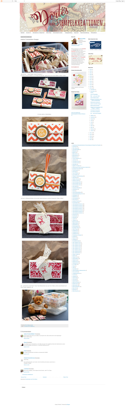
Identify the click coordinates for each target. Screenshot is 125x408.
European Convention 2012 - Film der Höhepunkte (96, 100)
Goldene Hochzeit (75, 179)
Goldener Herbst (75, 180)
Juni (92, 122)
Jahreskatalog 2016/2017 (77, 208)
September (93, 117)
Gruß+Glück (74, 186)
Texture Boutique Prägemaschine (79, 270)
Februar (92, 129)
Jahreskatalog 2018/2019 (77, 211)
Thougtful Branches (76, 273)
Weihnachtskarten (75, 286)
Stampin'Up (74, 260)
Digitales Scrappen (76, 165)
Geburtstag (74, 177)
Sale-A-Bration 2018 (76, 249)
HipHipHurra (74, 196)
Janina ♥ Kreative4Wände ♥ (29, 333)
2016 (91, 81)
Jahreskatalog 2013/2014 (77, 204)
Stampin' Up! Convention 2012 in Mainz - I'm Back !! (96, 108)
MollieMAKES (75, 224)
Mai (91, 123)
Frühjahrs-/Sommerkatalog (77, 176)
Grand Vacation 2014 (76, 183)
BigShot (74, 152)
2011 (91, 132)
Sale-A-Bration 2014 (76, 243)
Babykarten (74, 151)
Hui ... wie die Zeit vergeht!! (95, 113)
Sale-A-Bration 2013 (76, 242)
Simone (25, 342)
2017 (91, 79)
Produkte (74, 236)
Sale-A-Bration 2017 (76, 248)
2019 (91, 76)
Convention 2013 (75, 162)
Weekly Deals (75, 283)
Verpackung (74, 280)
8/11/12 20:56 (26, 372)
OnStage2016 (75, 232)
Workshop (74, 289)
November (93, 91)
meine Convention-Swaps (95, 103)
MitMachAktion (75, 223)
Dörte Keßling (82, 38)
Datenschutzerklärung (84, 32)
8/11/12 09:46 (26, 338)
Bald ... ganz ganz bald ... (95, 96)
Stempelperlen (75, 263)
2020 (91, 74)
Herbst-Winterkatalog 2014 (77, 193)
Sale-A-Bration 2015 (76, 245)
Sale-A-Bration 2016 (76, 246)
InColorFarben (75, 202)
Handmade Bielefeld (76, 187)
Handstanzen (75, 189)
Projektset (74, 239)
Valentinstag (74, 277)
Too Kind (74, 274)
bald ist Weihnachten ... (95, 97)
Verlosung (74, 279)
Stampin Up (32, 326)
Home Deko (74, 199)
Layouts (74, 218)
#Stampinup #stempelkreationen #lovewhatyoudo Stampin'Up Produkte (86, 145)
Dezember (93, 89)
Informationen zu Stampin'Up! (38, 32)
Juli (91, 120)
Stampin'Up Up (75, 261)
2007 (91, 139)
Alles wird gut (75, 148)
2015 (91, 82)
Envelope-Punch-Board (77, 168)
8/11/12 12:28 (26, 364)
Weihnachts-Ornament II (95, 102)
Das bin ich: (28, 32)
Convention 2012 (27, 326)
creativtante (26, 368)
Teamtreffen (74, 268)
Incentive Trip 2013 (76, 201)
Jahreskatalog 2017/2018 (77, 210)
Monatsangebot (75, 226)
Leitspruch (74, 220)
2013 (91, 86)
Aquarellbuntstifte (75, 149)
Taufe (73, 267)
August (92, 118)
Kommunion (74, 214)
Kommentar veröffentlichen (27, 374)
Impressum (76, 32)
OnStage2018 (75, 233)
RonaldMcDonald (75, 240)
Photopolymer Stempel (76, 235)
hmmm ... (92, 92)
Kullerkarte (74, 217)
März (92, 127)
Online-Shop (48, 32)
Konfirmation (74, 215)
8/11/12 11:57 (26, 354)
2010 (91, 134)
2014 (91, 84)
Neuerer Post (23, 377)
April (92, 125)
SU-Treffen (74, 264)
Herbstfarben (75, 195)
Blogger (68, 404)
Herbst (73, 190)
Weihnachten (75, 285)
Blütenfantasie (75, 155)
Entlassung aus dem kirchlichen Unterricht (80, 167)
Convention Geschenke (95, 110)
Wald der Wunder (75, 282)
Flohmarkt (74, 171)
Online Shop (74, 229)
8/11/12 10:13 (26, 346)
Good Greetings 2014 (76, 182)
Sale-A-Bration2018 (76, 251)
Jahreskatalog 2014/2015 (77, 205)
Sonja (25, 350)
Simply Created (75, 254)
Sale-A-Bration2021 (76, 252)
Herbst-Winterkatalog (76, 192)
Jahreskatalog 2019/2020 (77, 212)
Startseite (22, 32)
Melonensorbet (75, 221)
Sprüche (74, 255)
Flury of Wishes (75, 173)
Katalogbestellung (68, 32)
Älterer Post (65, 377)
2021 (91, 72)
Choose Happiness (76, 158)
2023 (91, 69)
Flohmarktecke (94, 32)
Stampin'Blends (75, 258)
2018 (91, 77)
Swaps (73, 266)
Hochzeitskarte (75, 198)
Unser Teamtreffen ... (94, 94)
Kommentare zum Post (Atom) (31, 379)
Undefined (74, 276)
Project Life (74, 237)
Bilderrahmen (75, 153)
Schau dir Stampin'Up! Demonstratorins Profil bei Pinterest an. (78, 114)
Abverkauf (74, 146)
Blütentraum (74, 156)
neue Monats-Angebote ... (95, 111)
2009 (91, 136)
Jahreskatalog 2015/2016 (77, 207)
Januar (92, 130)
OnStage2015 (75, 230)
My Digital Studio (75, 227)
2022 (91, 71)
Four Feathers (75, 174)
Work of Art (74, 288)
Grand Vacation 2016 (76, 184)
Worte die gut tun (75, 291)
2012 (91, 88)
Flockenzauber (75, 170)
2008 (91, 137)
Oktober (92, 115)
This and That (75, 271)
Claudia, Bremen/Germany (29, 357)
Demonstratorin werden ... (58, 32)
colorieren (74, 159)
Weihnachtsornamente (94, 105)
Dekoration (74, 164)
